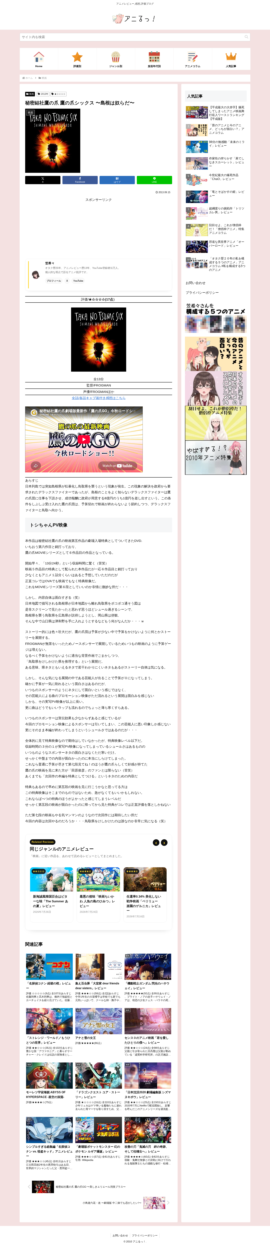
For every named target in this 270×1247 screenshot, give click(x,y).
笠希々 (50, 263)
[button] (246, 37)
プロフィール (54, 280)
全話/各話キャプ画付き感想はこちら (99, 398)
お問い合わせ (196, 283)
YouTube (78, 280)
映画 (31, 94)
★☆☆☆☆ (59, 94)
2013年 (44, 94)
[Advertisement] (98, 228)
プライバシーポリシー (202, 292)
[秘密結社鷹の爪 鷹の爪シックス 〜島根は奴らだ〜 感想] (98, 339)
